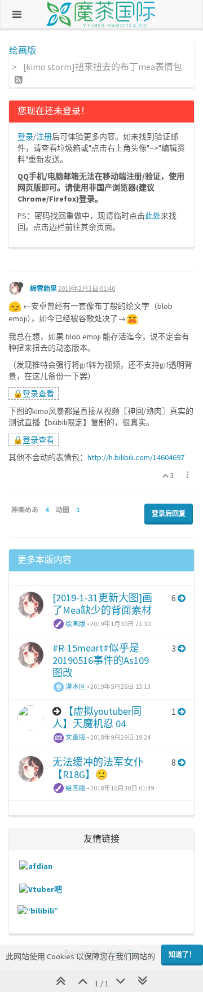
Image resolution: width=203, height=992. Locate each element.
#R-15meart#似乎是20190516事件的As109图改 (100, 660)
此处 (153, 216)
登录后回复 (169, 513)
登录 (25, 137)
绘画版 (75, 623)
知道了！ (182, 954)
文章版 (75, 737)
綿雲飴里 (43, 288)
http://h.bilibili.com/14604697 (135, 457)
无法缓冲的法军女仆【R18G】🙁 (98, 768)
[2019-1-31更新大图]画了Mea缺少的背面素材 (102, 604)
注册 (44, 137)
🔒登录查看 (33, 393)
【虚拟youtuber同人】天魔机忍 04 (97, 717)
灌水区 (75, 686)
